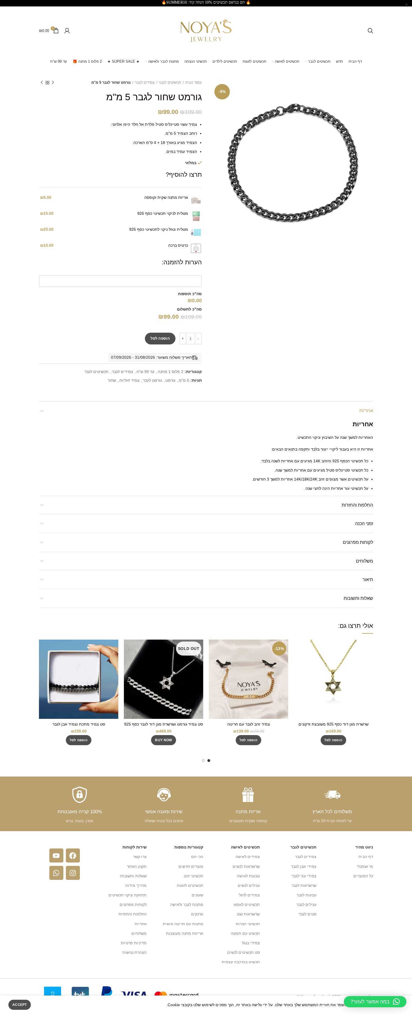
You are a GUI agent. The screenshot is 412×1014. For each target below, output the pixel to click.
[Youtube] (56, 856)
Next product (42, 82)
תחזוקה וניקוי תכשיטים (127, 895)
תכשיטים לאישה (245, 847)
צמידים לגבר (144, 82)
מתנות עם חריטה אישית (183, 924)
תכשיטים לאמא (247, 904)
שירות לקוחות (134, 847)
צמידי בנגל (251, 943)
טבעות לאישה (248, 876)
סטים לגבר (307, 914)
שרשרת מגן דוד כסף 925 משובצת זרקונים (333, 724)
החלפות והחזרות (357, 505)
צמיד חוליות (129, 380)
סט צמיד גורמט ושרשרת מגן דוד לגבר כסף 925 (163, 724)
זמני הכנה (364, 523)
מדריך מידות (136, 885)
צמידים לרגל (249, 895)
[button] (333, 740)
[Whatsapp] (56, 873)
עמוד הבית (193, 82)
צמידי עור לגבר (303, 876)
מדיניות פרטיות (134, 943)
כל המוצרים (363, 876)
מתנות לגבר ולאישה (186, 904)
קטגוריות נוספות (188, 847)
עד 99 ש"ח (145, 371)
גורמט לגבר (152, 380)
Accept (19, 1005)
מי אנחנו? (365, 866)
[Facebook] (73, 856)
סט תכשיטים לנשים (243, 952)
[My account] (67, 30)
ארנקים (197, 914)
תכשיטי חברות (248, 924)
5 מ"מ (184, 380)
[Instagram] (73, 873)
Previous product (53, 82)
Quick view (298, 648)
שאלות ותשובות (358, 598)
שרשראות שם (248, 914)
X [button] (406, 5)
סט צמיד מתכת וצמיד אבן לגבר (78, 724)
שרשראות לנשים (246, 866)
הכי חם (197, 856)
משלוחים (364, 561)
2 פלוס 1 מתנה (170, 371)
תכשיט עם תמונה (245, 933)
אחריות (366, 410)
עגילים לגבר (306, 904)
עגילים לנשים (249, 885)
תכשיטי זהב (193, 876)
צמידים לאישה (247, 856)
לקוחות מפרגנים (358, 542)
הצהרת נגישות (134, 952)
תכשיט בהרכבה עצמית (241, 962)
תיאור (367, 579)
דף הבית (365, 856)
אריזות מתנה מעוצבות (184, 933)
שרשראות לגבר (303, 885)
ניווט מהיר (364, 847)
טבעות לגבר (306, 895)
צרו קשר (140, 856)
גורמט (170, 380)
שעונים (197, 895)
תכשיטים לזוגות (190, 885)
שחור (112, 380)
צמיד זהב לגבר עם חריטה (248, 724)
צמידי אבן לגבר (303, 866)
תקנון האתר (137, 866)
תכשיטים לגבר (170, 82)
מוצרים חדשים (191, 866)
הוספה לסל (160, 338)
